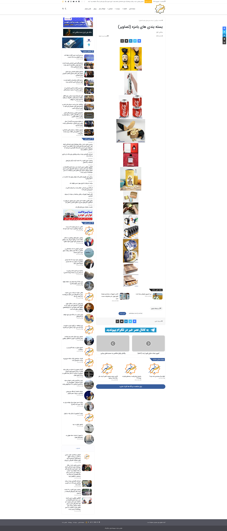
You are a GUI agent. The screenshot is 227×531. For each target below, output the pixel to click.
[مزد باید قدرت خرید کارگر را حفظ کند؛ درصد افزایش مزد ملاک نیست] (89, 57)
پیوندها (70, 522)
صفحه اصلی (132, 9)
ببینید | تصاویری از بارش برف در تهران (73, 413)
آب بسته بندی (155, 308)
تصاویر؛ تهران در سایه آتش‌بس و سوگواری (75, 348)
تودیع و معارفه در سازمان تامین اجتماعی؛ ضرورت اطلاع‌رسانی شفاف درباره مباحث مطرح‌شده (73, 132)
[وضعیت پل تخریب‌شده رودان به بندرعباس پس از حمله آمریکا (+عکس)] (89, 275)
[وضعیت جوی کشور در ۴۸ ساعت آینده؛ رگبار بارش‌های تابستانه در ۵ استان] (87, 492)
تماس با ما (64, 522)
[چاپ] (122, 41)
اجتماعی (110, 9)
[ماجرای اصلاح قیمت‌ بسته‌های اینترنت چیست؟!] (130, 369)
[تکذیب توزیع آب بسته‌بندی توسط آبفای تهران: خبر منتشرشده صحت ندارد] (124, 296)
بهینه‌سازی (112, 528)
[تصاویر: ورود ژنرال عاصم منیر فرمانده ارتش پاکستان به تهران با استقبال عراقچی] (89, 341)
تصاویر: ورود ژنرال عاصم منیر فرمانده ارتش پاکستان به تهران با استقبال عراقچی (73, 337)
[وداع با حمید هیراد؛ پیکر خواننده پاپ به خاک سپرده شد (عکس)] (89, 406)
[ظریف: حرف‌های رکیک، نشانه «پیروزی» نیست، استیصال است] (89, 362)
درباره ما (75, 522)
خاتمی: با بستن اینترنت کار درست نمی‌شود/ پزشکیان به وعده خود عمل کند (73, 228)
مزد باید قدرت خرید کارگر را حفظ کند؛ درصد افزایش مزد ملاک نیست (73, 56)
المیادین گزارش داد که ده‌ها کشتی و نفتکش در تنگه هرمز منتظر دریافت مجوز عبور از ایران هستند (73, 250)
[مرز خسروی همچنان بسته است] (158, 296)
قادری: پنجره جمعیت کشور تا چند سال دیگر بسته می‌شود (108, 377)
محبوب (78, 448)
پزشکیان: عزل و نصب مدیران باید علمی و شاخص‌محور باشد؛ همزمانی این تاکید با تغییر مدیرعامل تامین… (72, 106)
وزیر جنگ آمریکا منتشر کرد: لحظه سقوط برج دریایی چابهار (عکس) (73, 283)
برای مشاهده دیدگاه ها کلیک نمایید (130, 386)
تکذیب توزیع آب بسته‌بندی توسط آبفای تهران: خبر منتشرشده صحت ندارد (109, 296)
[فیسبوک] (139, 41)
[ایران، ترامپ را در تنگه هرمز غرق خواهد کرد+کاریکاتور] (89, 319)
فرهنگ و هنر (102, 9)
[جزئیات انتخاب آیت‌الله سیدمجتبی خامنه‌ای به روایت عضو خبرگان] (89, 395)
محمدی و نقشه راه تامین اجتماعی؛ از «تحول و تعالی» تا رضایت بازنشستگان (73, 89)
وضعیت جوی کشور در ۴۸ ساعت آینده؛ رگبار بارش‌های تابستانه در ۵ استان (72, 491)
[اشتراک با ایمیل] (126, 41)
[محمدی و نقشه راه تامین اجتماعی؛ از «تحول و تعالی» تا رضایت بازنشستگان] (89, 90)
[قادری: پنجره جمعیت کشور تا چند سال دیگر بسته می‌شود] (107, 369)
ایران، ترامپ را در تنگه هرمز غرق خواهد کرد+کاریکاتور (73, 315)
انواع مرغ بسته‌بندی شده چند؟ (157, 376)
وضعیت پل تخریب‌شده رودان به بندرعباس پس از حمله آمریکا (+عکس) (73, 272)
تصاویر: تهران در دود (78, 424)
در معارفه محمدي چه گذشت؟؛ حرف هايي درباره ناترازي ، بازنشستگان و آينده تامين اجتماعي (73, 123)
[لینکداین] (130, 41)
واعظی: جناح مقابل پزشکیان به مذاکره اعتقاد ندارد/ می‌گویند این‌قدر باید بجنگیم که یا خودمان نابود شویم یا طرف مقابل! (72, 239)
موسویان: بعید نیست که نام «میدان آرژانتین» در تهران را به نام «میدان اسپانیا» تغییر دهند (74, 261)
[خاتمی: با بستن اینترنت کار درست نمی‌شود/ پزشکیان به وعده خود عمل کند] (89, 231)
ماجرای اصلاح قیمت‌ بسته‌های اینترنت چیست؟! (131, 377)
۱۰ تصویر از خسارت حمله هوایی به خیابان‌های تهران (74, 436)
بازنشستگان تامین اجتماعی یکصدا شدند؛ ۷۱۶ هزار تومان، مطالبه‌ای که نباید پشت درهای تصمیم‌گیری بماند (72, 65)
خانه (160, 20)
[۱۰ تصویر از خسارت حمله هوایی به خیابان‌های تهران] (89, 439)
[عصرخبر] (160, 9)
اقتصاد (125, 9)
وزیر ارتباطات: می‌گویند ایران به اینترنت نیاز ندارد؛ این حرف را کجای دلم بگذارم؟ (73, 326)
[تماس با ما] (63, 1)
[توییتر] (135, 41)
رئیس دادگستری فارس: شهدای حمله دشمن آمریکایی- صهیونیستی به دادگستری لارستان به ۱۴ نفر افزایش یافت (72, 382)
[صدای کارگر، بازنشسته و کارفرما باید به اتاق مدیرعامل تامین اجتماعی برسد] (89, 82)
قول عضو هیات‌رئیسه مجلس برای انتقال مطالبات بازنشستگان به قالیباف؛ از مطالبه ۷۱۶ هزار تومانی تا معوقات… (73, 98)
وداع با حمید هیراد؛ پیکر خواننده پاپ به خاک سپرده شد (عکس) (73, 403)
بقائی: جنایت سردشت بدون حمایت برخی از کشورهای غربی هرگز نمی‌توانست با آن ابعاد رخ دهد (72, 294)
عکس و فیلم (88, 9)
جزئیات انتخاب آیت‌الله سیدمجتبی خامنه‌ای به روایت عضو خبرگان (74, 392)
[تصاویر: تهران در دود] (89, 428)
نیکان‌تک (107, 528)
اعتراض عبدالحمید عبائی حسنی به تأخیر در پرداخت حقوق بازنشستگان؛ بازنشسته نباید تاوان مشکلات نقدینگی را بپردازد (72, 457)
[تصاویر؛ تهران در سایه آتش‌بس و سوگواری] (89, 352)
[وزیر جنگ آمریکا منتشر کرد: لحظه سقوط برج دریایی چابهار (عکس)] (89, 286)
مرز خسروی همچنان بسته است (143, 294)
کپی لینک (122, 313)
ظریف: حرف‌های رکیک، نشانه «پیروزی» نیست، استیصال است (73, 359)
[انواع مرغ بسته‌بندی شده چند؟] (154, 369)
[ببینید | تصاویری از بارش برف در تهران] (89, 417)
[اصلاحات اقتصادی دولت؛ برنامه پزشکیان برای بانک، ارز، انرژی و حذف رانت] (87, 483)
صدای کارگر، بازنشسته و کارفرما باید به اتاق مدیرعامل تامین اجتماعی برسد (73, 81)
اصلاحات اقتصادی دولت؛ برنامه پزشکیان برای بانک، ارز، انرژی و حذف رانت (126, 1)
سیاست (118, 9)
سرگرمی (156, 20)
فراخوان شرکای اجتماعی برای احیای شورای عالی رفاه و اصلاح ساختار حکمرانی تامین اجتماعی (73, 73)
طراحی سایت (119, 528)
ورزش (95, 9)
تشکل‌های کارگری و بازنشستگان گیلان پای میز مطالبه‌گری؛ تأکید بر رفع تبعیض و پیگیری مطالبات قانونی (72, 115)
